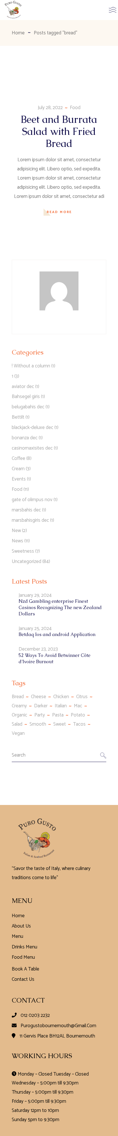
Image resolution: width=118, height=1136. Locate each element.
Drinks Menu (24, 947)
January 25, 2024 (35, 629)
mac (78, 706)
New (16, 531)
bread (18, 697)
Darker (41, 706)
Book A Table (25, 969)
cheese (38, 697)
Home (18, 916)
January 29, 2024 (35, 595)
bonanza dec (25, 438)
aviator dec (23, 387)
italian (61, 706)
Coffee (18, 458)
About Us (21, 926)
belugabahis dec (28, 407)
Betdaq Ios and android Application (57, 634)
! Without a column (31, 366)
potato (78, 715)
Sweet (59, 724)
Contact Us (23, 979)
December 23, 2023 (38, 649)
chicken (61, 697)
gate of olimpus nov (32, 500)
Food (75, 108)
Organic (19, 715)
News (17, 541)
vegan (18, 733)
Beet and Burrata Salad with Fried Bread (59, 131)
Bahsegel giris (26, 397)
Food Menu (23, 957)
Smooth (38, 724)
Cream (18, 469)
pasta (58, 715)
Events (19, 479)
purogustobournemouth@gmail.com (58, 1026)
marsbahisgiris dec (30, 520)
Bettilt (18, 417)
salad (17, 724)
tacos (79, 724)
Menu (17, 936)
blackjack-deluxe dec (32, 428)
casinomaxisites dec (32, 448)
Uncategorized (26, 562)
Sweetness (23, 551)
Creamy (19, 706)
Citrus (82, 697)
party (39, 715)
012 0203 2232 (35, 1015)
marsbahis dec (26, 510)
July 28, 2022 (50, 108)
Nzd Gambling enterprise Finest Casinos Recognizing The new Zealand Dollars (60, 607)
